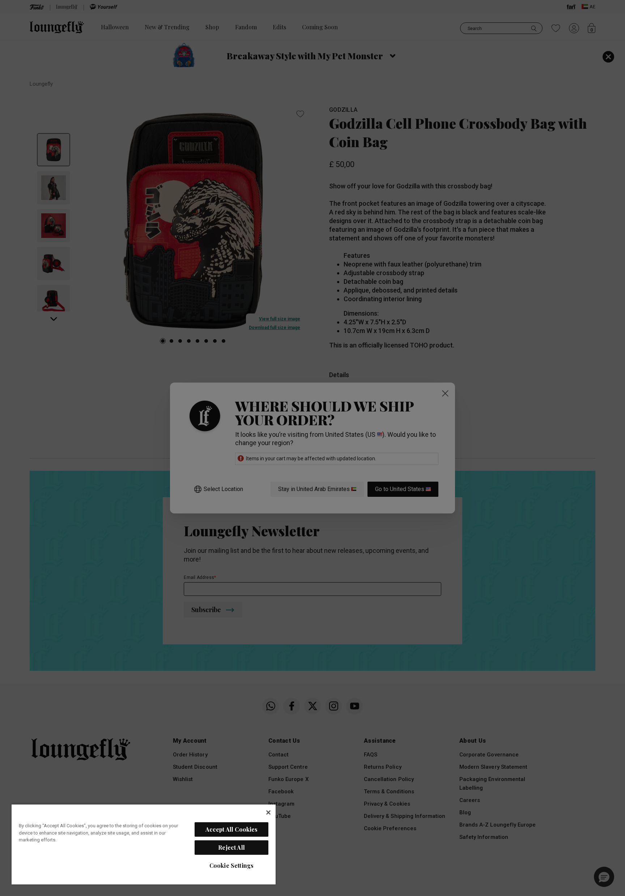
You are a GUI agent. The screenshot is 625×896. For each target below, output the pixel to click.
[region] (144, 844)
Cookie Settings (231, 865)
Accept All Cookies (231, 829)
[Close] (268, 812)
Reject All (231, 847)
